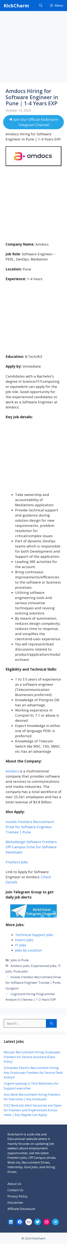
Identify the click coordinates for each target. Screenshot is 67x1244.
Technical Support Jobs (34, 934)
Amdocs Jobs (20, 966)
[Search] (51, 1023)
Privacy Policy (17, 1196)
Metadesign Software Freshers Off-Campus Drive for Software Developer (31, 846)
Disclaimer (15, 1202)
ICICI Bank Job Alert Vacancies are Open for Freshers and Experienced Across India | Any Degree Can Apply (32, 1110)
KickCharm (16, 5)
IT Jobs (20, 945)
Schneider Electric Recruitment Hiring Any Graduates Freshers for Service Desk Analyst (33, 1072)
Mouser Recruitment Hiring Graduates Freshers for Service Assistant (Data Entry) (32, 1057)
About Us (14, 1184)
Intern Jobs (24, 940)
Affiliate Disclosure (21, 1209)
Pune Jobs (20, 971)
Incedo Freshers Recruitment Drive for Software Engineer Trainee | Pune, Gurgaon (33, 982)
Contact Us (15, 1190)
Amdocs (12, 771)
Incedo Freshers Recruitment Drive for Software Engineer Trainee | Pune (30, 826)
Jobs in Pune (20, 960)
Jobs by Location (28, 950)
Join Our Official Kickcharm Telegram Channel (35, 122)
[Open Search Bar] (41, 5)
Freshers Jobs (17, 862)
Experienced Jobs (43, 966)
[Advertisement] (33, 48)
